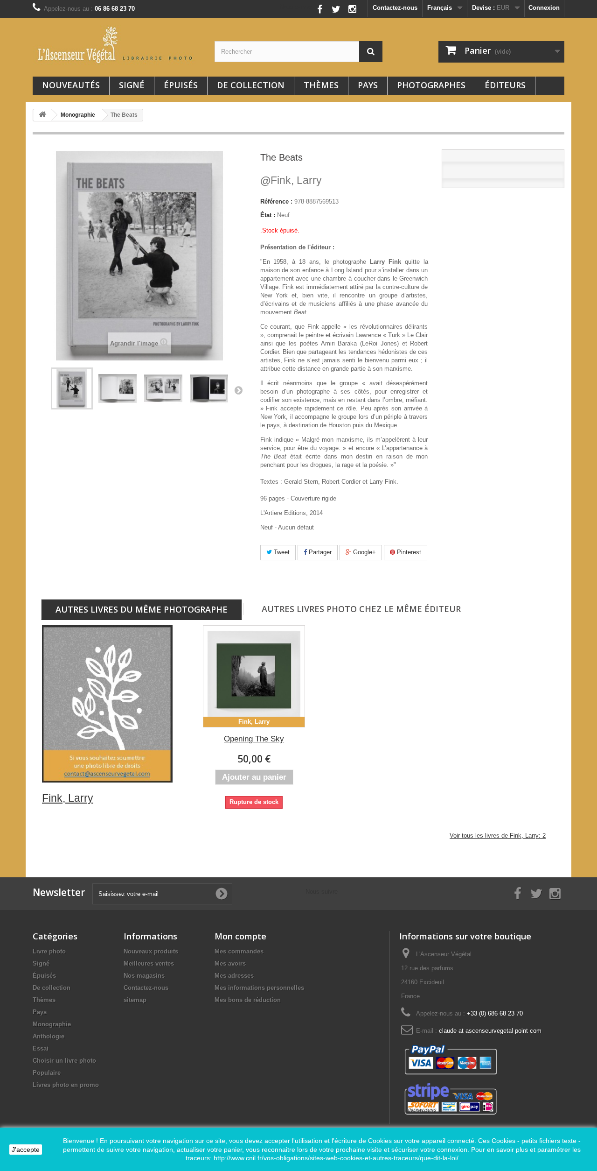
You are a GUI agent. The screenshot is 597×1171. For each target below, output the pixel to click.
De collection (251, 85)
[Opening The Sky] (254, 676)
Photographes (431, 85)
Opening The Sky (254, 738)
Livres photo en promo (66, 1084)
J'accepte (26, 1149)
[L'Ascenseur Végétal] (117, 45)
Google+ (363, 552)
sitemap (135, 999)
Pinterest (408, 552)
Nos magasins (144, 975)
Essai (41, 1048)
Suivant (238, 390)
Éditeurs (505, 85)
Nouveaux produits (151, 951)
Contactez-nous (395, 7)
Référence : (276, 201)
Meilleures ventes (149, 963)
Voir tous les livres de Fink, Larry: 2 (498, 835)
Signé (132, 85)
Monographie (52, 1024)
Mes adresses (234, 975)
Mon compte (240, 936)
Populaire (47, 1072)
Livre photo (49, 951)
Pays (368, 85)
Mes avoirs (230, 963)
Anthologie (48, 1036)
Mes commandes (239, 951)
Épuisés (181, 85)
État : (267, 215)
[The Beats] (118, 388)
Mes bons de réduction (248, 999)
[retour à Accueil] (42, 115)
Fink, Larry (291, 180)
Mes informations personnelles (259, 987)
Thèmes (321, 85)
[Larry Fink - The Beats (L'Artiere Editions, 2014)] (72, 388)
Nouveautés (71, 85)
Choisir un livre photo (64, 1060)
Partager (319, 552)
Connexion (544, 7)
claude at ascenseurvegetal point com (490, 1030)
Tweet (281, 552)
